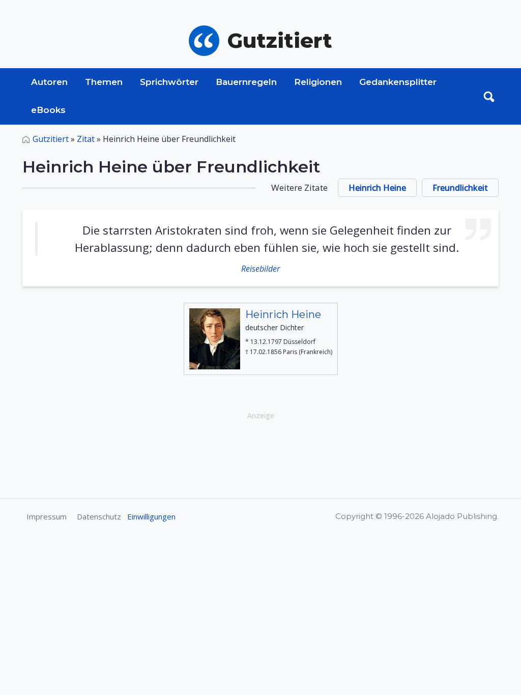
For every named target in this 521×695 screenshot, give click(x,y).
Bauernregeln (246, 82)
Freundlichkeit (460, 187)
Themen (104, 82)
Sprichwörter (169, 82)
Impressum (46, 516)
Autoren (49, 82)
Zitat (86, 138)
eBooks (48, 110)
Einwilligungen (151, 516)
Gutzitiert (51, 138)
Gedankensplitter (398, 82)
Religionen (318, 82)
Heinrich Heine (377, 187)
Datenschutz (99, 516)
